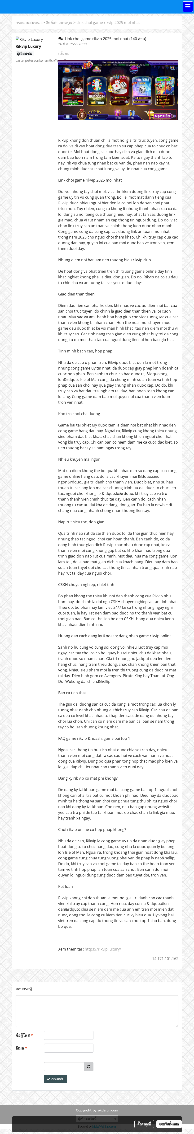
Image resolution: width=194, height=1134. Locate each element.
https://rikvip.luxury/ (103, 949)
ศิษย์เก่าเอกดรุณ (59, 22)
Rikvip (63, 203)
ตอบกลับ (57, 1079)
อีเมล (21, 1048)
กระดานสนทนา (29, 22)
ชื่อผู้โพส (24, 1035)
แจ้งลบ (63, 53)
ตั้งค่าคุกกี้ (144, 1124)
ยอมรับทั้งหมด (169, 1124)
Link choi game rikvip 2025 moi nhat (108, 22)
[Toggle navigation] (188, 6)
